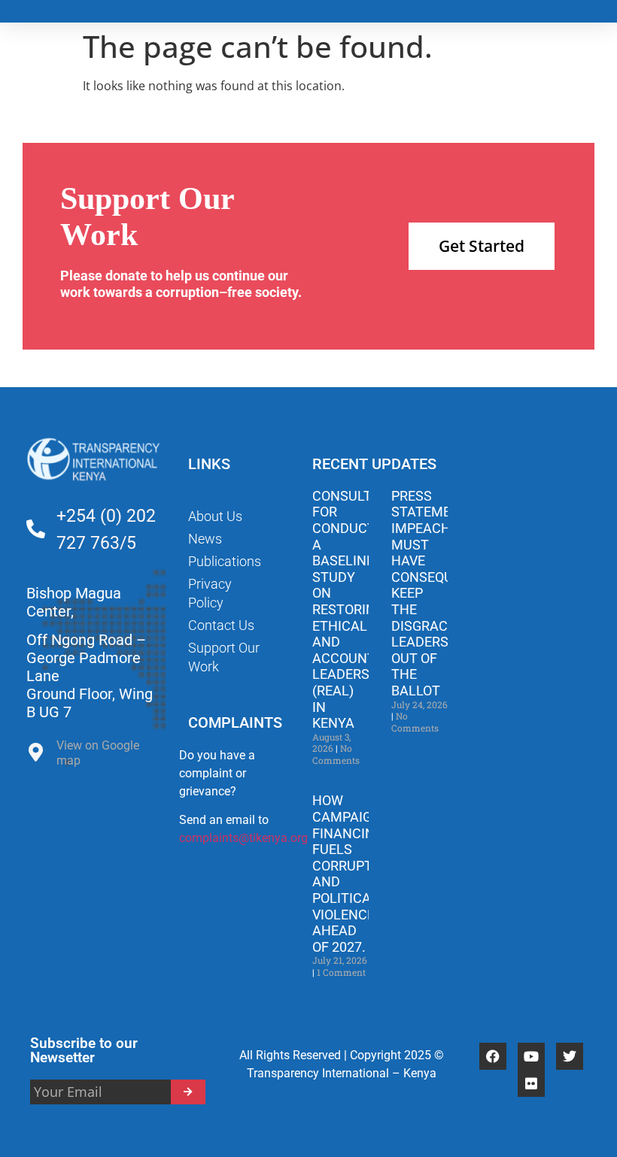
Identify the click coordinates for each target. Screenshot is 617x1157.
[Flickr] (531, 1083)
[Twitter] (569, 1056)
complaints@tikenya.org (243, 838)
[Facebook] (492, 1056)
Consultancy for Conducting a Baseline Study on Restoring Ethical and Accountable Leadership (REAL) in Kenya (359, 609)
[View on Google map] (35, 756)
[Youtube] (531, 1056)
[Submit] (188, 1092)
